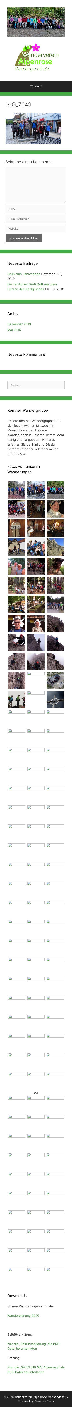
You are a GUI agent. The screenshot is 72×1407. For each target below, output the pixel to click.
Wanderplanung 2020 (23, 1316)
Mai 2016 (14, 330)
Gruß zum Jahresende (23, 274)
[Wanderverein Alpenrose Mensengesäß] (36, 56)
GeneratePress (44, 1401)
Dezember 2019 (19, 324)
